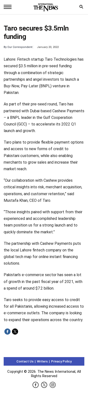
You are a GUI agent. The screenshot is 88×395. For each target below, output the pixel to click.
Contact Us (24, 361)
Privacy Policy (61, 361)
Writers (42, 361)
